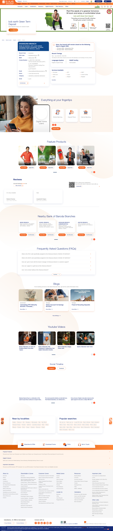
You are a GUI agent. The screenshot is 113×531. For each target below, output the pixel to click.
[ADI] (2, 422)
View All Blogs (56, 315)
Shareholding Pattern (25, 501)
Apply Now (31, 167)
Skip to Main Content (63, 1)
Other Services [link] (59, 6)
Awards (58, 475)
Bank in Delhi (62, 427)
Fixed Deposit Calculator (79, 497)
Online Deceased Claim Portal (98, 483)
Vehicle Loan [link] (25, 454)
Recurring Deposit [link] (52, 454)
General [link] (19, 3)
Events (57, 477)
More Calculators (77, 501)
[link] (97, 6)
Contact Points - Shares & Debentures (29, 482)
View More (55, 274)
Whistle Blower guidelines (97, 509)
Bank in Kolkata (85, 424)
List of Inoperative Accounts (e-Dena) (100, 488)
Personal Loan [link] (6, 454)
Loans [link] (26, 6)
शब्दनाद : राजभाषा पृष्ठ (78, 488)
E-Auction (76, 477)
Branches (58, 494)
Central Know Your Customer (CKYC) (46, 490)
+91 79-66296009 (33, 63)
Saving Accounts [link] (37, 454)
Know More (12, 30)
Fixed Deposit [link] (44, 454)
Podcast (58, 484)
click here (84, 527)
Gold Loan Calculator (78, 499)
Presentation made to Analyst (27, 496)
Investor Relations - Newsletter (27, 498)
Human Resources (7, 495)
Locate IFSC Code (78, 422)
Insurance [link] (40, 6)
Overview (5, 475)
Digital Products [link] (49, 6)
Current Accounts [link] (59, 454)
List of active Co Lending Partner (99, 475)
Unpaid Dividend (24, 486)
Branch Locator (8, 40)
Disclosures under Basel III (26, 505)
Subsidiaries (98, 1)
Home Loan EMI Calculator (80, 496)
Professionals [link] (42, 3)
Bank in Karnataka (63, 429)
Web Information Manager (97, 513)
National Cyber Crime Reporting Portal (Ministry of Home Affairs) (100, 496)
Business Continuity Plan (44, 497)
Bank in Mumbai (86, 422)
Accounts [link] (20, 6)
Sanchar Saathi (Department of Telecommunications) (98, 493)
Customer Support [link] (94, 3)
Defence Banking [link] (62, 3)
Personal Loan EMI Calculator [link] (9, 466)
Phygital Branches (60, 499)
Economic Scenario (78, 479)
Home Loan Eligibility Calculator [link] (51, 466)
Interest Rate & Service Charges (81, 481)
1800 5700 (31, 60)
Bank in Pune (70, 424)
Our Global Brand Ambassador (9, 484)
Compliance (5, 481)
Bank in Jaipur (93, 424)
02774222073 (32, 68)
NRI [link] (28, 3)
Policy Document (24, 503)
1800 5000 (37, 60)
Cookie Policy (4, 527)
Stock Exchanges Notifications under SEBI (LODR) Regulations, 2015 (28, 480)
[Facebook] (36, 523)
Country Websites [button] (20, 523)
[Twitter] (44, 523)
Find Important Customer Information (46, 475)
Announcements (59, 488)
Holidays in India (42, 484)
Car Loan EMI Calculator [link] (28, 466)
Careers (4, 497)
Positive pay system (43, 499)
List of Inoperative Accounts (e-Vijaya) (100, 490)
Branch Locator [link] (40, 460)
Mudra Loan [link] (30, 454)
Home (3, 40)
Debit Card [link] (5, 460)
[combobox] (110, 419)
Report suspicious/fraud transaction (46, 477)
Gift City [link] (73, 3)
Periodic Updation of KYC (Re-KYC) (99, 479)
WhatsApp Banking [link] (32, 460)
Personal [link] (20, 1)
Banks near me (70, 422)
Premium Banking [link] (34, 3)
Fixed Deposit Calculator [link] (39, 466)
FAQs (75, 486)
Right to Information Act (43, 489)
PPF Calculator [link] (19, 466)
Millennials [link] (24, 3)
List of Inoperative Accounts (98, 486)
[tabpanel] (56, 22)
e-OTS (93, 477)
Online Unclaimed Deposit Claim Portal (100, 484)
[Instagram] (39, 523)
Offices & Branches (7, 488)
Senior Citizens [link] (54, 3)
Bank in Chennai (77, 424)
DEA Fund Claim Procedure (44, 495)
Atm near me (62, 422)
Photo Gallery (59, 481)
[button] (102, 7)
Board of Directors (6, 483)
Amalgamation (6, 486)
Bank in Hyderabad (95, 427)
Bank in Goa (71, 429)
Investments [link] (33, 6)
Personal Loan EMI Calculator (80, 494)
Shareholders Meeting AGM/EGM (28, 477)
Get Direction (31, 234)
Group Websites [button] (8, 523)
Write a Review (18, 185)
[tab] (56, 452)
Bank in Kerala (77, 427)
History (4, 477)
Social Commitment (7, 490)
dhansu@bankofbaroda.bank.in (37, 71)
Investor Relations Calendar (26, 500)
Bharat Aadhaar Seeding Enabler (99, 508)
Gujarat (14, 40)
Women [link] (48, 3)
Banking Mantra (77, 475)
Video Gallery (59, 483)
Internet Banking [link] (24, 460)
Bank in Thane (63, 424)
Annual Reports (24, 492)
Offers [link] (66, 6)
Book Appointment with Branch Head (46, 503)
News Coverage (59, 479)
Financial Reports (24, 494)
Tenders (76, 483)
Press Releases (59, 486)
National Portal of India (97, 511)
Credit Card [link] (10, 460)
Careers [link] (110, 3)
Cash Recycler (59, 497)
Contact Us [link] (103, 3)
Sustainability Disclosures (26, 490)
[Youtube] (47, 523)
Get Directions (23, 83)
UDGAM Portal (95, 481)
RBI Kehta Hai (41, 479)
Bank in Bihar (69, 427)
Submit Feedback (42, 501)
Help (93, 515)
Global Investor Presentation (27, 507)
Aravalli (19, 40)
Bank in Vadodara (95, 422)
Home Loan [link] (12, 454)
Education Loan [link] (18, 454)
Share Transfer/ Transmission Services (29, 484)
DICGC (76, 523)
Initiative (4, 479)
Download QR (78, 186)
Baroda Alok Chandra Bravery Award (10, 494)
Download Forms (77, 484)
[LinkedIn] (41, 523)
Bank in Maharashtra (85, 427)
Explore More (56, 128)
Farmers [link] (68, 3)
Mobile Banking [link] (17, 460)
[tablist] (56, 459)
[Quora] (50, 523)
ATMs (57, 496)
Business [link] (25, 1)
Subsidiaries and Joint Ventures (9, 492)
